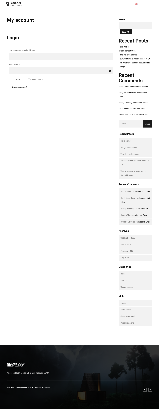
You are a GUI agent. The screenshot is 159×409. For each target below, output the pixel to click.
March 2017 (125, 244)
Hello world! (124, 47)
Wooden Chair (142, 114)
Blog (122, 274)
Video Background (103, 4)
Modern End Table (140, 87)
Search (122, 19)
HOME (71, 4)
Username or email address (22, 50)
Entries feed (125, 310)
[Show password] (110, 70)
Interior (123, 280)
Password (14, 64)
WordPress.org (127, 323)
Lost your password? (18, 87)
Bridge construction (127, 51)
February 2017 (126, 251)
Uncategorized (126, 287)
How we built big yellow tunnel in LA (134, 59)
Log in (123, 303)
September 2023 (127, 238)
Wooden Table (141, 102)
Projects (84, 4)
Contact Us (124, 4)
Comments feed (127, 316)
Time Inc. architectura (128, 55)
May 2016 (124, 258)
